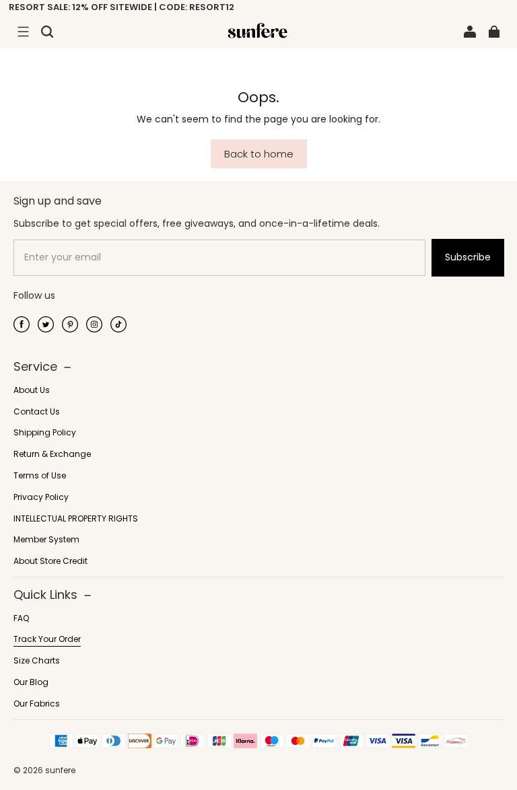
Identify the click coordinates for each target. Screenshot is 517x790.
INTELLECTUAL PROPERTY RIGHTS (75, 518)
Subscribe (468, 257)
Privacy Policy (41, 497)
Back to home (259, 154)
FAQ (21, 618)
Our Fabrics (36, 703)
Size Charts (36, 660)
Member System (46, 539)
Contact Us (36, 411)
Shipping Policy (44, 432)
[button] (22, 31)
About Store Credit (50, 561)
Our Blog (30, 682)
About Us (31, 390)
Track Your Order (47, 639)
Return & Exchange (52, 454)
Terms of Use (39, 475)
